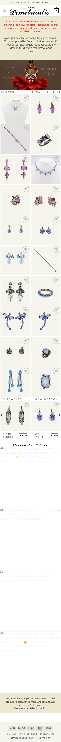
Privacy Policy (43, 737)
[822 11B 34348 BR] (46, 261)
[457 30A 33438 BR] (46, 352)
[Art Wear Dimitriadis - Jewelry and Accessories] (30, 10)
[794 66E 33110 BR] (15, 170)
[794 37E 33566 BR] (15, 261)
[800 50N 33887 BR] (46, 170)
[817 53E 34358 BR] (15, 291)
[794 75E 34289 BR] (46, 200)
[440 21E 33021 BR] (46, 109)
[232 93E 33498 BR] (15, 382)
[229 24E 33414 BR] (15, 352)
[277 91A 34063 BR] (46, 139)
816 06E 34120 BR (8, 435)
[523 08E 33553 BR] (15, 230)
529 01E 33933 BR (39, 435)
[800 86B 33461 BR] (15, 139)
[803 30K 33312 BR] (46, 321)
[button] (4, 11)
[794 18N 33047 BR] (15, 109)
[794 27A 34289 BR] (15, 200)
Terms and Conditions (22, 737)
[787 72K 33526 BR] (46, 382)
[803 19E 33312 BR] (15, 321)
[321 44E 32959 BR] (46, 230)
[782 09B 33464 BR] (46, 291)
